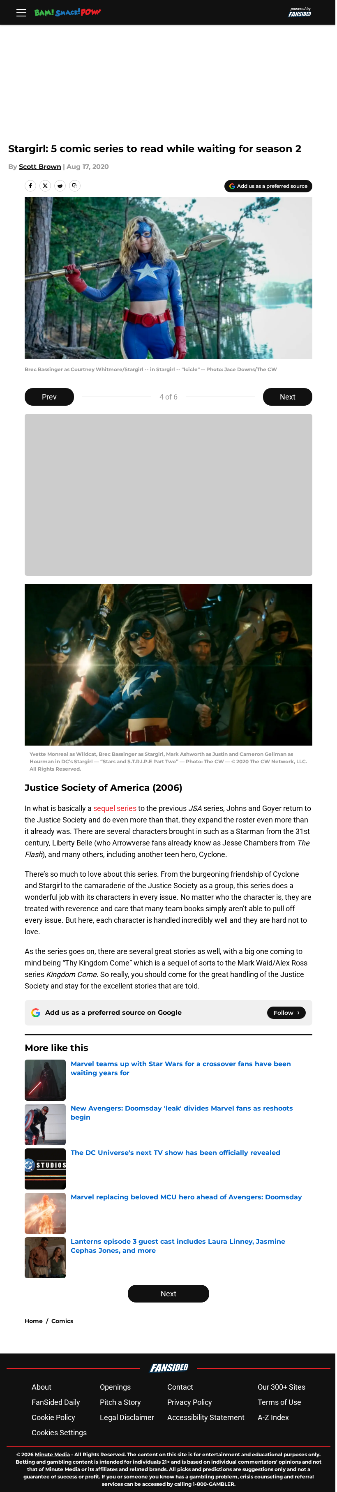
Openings (115, 1387)
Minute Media (52, 1454)
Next (287, 397)
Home (34, 1321)
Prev (49, 397)
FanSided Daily (56, 1402)
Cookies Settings (59, 1432)
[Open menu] (21, 12)
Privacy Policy (189, 1402)
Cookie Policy (53, 1417)
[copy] (75, 186)
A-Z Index (273, 1417)
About (41, 1387)
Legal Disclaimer (127, 1417)
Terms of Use (279, 1402)
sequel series (114, 808)
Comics (62, 1321)
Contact (180, 1387)
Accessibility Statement (206, 1417)
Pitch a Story (120, 1402)
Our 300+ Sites (281, 1387)
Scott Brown (40, 167)
